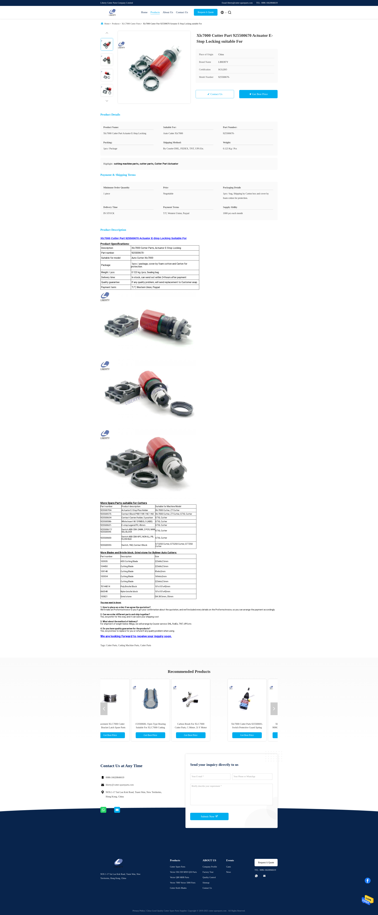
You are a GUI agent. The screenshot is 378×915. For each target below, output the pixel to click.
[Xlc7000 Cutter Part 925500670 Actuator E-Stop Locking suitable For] (154, 67)
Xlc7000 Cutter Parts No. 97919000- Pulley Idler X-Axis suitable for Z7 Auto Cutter (249, 727)
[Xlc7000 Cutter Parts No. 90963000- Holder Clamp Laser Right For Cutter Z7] (168, 698)
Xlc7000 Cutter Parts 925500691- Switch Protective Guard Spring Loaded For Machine (128, 727)
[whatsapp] (107, 812)
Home (144, 12)
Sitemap (206, 883)
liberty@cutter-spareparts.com (120, 785)
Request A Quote (206, 12)
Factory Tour (208, 872)
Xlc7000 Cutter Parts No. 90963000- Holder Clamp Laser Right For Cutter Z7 (169, 727)
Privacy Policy (139, 911)
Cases (228, 867)
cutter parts (111, 645)
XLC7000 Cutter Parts (131, 24)
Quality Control (209, 877)
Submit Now (208, 816)
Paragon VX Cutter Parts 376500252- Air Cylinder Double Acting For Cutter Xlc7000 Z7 (209, 727)
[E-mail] (120, 812)
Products (155, 12)
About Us (168, 12)
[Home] (112, 12)
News (228, 872)
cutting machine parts (128, 645)
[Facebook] (367, 880)
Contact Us (182, 12)
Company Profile (210, 867)
